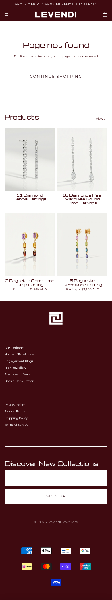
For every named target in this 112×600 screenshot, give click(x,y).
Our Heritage (14, 348)
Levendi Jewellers (62, 522)
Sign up (56, 496)
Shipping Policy (16, 418)
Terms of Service (16, 424)
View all (101, 118)
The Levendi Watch (19, 374)
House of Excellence (19, 354)
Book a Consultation (19, 381)
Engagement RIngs (19, 361)
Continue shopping (56, 76)
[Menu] (6, 14)
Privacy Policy (14, 405)
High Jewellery (15, 368)
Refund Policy (15, 411)
